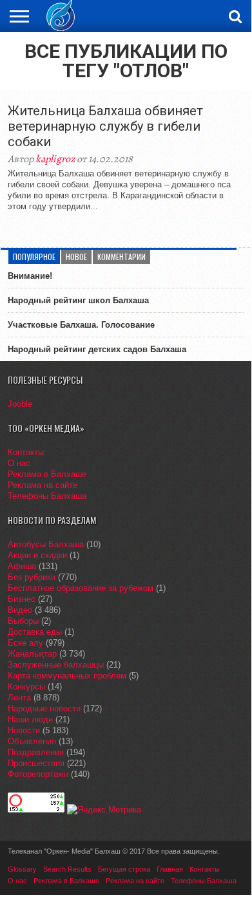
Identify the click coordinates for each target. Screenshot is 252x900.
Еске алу (25, 643)
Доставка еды (35, 632)
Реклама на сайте (42, 485)
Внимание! (30, 276)
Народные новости (44, 708)
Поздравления (36, 752)
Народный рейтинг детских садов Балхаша (97, 349)
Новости (24, 730)
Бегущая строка (124, 869)
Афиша (22, 566)
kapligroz (55, 159)
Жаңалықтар (32, 654)
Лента (19, 697)
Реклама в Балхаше (47, 474)
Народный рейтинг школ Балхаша (78, 300)
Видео (20, 610)
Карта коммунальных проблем (67, 675)
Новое (76, 256)
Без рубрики (31, 577)
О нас (19, 463)
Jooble (20, 404)
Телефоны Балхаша (47, 496)
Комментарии (121, 256)
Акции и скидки (37, 555)
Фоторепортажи (38, 774)
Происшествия (36, 763)
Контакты (26, 452)
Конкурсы (26, 686)
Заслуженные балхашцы (56, 665)
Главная (170, 869)
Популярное (34, 256)
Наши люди (30, 719)
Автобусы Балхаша (46, 544)
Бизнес (21, 599)
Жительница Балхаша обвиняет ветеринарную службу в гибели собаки (105, 126)
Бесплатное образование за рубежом (80, 588)
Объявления (32, 741)
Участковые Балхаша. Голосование (81, 325)
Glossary (22, 869)
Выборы (23, 621)
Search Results (67, 869)
